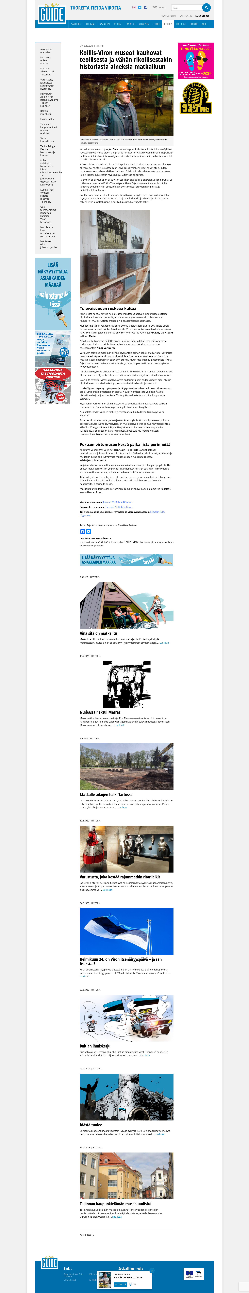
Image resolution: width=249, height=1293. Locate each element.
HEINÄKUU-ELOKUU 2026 (128, 1277)
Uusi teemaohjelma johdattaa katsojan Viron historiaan (48, 214)
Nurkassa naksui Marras (45, 60)
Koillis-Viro (131, 542)
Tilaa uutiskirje (169, 16)
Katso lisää (86, 1234)
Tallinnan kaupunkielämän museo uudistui (49, 128)
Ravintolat (105, 24)
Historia (168, 24)
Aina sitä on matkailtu (46, 51)
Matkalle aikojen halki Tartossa (47, 71)
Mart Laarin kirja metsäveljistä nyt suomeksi (47, 231)
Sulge (152, 1270)
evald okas (103, 542)
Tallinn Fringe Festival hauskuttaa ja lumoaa (47, 151)
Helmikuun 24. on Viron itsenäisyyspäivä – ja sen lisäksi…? (49, 99)
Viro (204, 24)
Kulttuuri (181, 24)
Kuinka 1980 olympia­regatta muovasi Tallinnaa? (46, 195)
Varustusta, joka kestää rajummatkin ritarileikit (47, 84)
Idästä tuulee (47, 119)
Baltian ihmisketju (46, 112)
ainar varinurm (87, 542)
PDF (134, 1284)
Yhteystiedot (70, 1280)
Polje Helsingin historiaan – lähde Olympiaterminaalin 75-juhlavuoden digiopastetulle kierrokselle (51, 172)
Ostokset (118, 24)
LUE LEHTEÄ (120, 1284)
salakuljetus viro (95, 545)
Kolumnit (90, 24)
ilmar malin (117, 542)
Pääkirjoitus (76, 24)
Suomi (162, 7)
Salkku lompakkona (47, 140)
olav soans (144, 542)
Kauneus (131, 24)
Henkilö (193, 24)
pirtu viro (156, 542)
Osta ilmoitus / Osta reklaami (73, 1275)
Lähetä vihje (186, 16)
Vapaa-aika (144, 24)
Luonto (156, 24)
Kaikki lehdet (202, 16)
